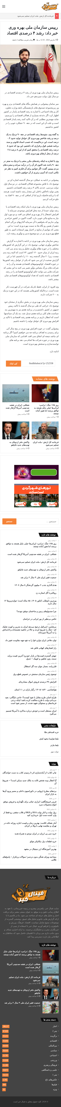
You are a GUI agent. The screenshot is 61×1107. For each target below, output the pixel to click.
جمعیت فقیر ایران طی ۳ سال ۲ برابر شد (22, 1003)
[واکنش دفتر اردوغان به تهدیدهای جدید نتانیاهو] (15, 430)
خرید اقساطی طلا (51, 732)
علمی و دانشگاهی (49, 1070)
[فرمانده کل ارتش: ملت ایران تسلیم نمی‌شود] (45, 430)
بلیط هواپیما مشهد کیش (49, 739)
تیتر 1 (54, 1075)
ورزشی (53, 1060)
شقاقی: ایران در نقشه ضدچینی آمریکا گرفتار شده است (17, 408)
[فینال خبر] (50, 6)
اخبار (55, 1026)
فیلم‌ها (54, 1084)
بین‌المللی (53, 1046)
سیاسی (53, 1050)
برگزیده (53, 1036)
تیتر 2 (54, 1031)
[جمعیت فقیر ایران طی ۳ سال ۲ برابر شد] (50, 1007)
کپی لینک (13, 363)
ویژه (55, 1089)
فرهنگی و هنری (50, 1065)
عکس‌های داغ (51, 1080)
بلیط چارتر (54, 745)
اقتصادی (53, 1041)
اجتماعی (53, 1055)
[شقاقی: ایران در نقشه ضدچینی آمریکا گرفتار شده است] (15, 393)
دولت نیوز (55, 752)
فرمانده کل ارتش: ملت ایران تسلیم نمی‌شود (35, 16)
